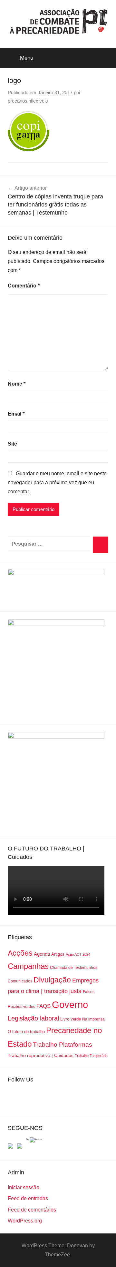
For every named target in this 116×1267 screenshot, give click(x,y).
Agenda (42, 954)
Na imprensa (93, 1019)
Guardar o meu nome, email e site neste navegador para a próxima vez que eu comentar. (57, 482)
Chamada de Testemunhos (73, 967)
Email (16, 414)
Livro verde (70, 1019)
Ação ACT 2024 (78, 954)
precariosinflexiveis (28, 101)
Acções (20, 953)
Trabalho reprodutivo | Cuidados (40, 1055)
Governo (70, 1004)
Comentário (24, 285)
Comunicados (20, 981)
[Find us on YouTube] (21, 1147)
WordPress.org (25, 1220)
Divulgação (52, 980)
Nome (16, 384)
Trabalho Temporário (91, 1056)
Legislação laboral (33, 1018)
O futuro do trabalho (26, 1031)
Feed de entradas (28, 1198)
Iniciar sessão (23, 1187)
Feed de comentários (32, 1209)
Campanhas (28, 966)
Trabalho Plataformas (62, 1044)
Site (12, 444)
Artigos (57, 954)
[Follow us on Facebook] (11, 1147)
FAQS (43, 1006)
